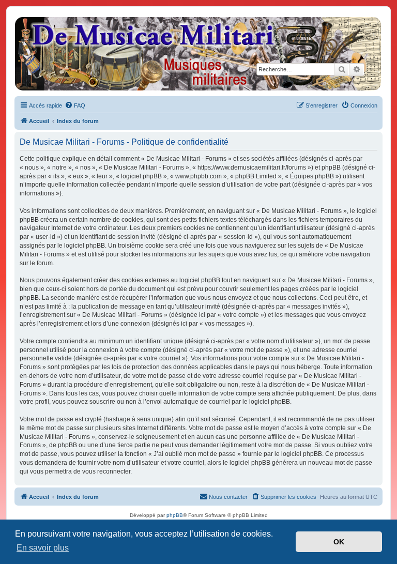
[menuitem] (75, 105)
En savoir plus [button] (43, 547)
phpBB (174, 515)
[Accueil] (198, 53)
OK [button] (338, 542)
